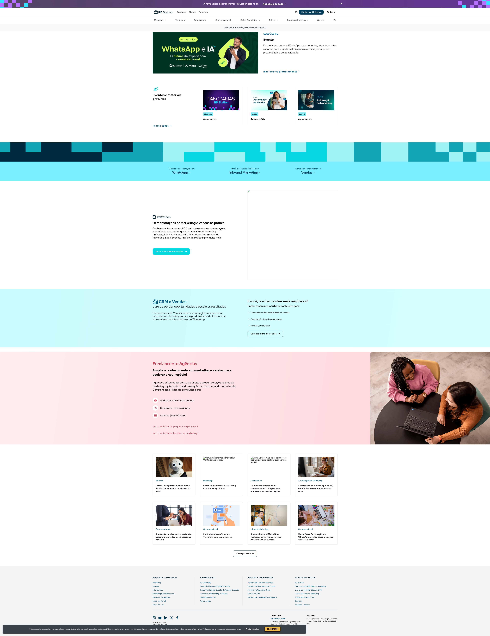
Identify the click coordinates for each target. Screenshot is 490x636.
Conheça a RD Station (311, 12)
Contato (298, 601)
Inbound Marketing (243, 172)
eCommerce (158, 590)
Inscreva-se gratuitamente (280, 71)
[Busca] (334, 20)
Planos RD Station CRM (304, 597)
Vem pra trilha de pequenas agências (174, 426)
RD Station (299, 582)
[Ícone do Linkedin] (165, 617)
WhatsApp (180, 172)
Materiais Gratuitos (208, 597)
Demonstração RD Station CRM (308, 590)
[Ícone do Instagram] (154, 617)
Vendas (306, 172)
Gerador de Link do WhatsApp (260, 582)
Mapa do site (158, 605)
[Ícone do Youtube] (160, 617)
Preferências (252, 629)
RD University (205, 582)
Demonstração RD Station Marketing (310, 586)
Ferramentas (205, 601)
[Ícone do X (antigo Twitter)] (171, 617)
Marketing (157, 582)
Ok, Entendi (272, 629)
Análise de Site (254, 593)
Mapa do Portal (159, 601)
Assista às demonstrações (170, 251)
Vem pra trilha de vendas (264, 333)
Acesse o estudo (273, 3)
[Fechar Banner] (341, 4)
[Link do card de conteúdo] (221, 105)
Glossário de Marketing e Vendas (214, 593)
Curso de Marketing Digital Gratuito (215, 586)
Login (332, 12)
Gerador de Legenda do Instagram (262, 597)
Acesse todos (161, 125)
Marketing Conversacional (163, 593)
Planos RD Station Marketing (307, 593)
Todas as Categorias (161, 597)
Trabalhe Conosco (302, 605)
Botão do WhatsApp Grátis (259, 590)
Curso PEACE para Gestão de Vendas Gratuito (219, 590)
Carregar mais (243, 553)
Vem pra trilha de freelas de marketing (175, 433)
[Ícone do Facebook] (177, 617)
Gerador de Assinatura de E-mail (261, 586)
